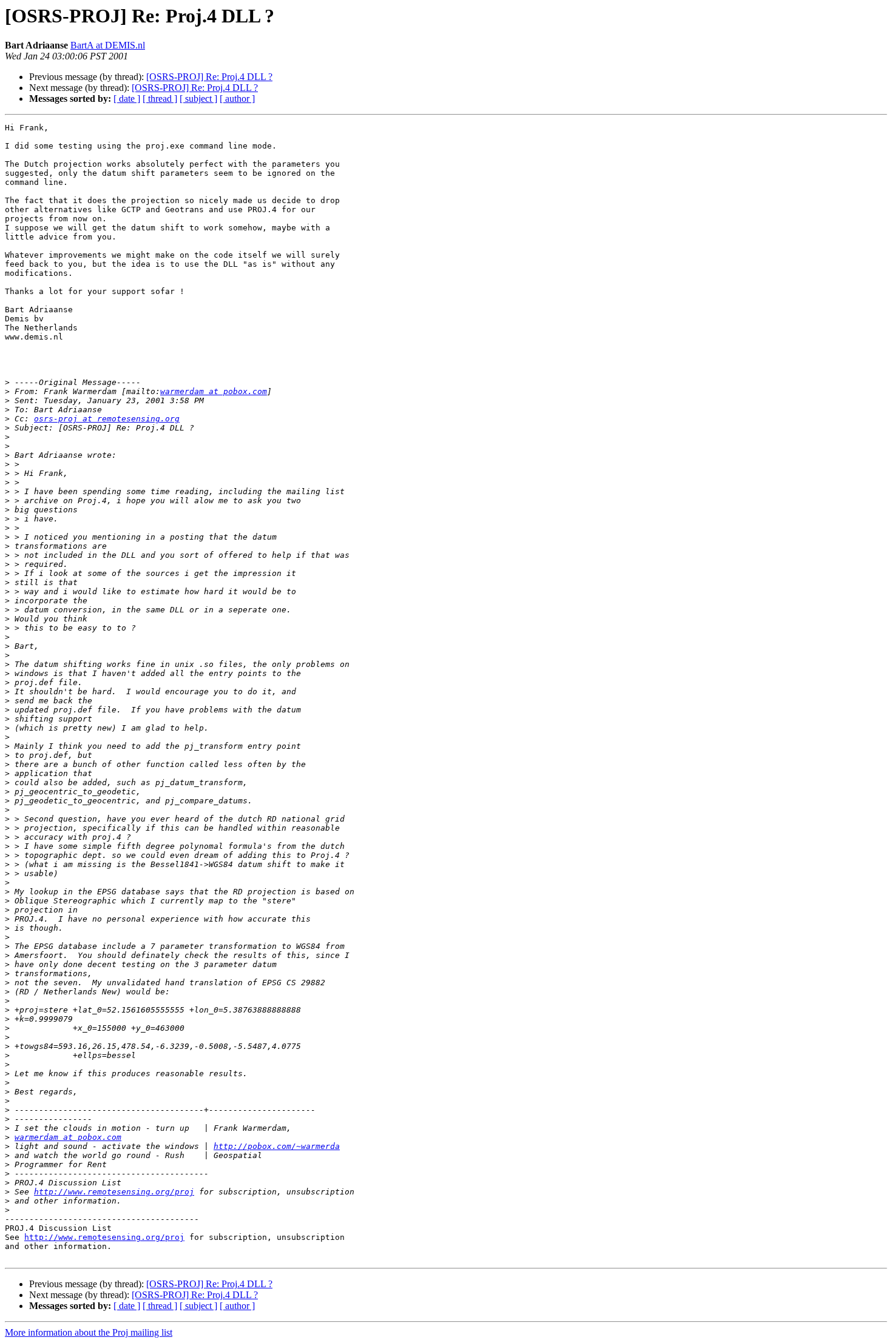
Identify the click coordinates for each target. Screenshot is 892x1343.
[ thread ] (160, 98)
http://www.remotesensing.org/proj (114, 1191)
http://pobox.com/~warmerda (277, 1146)
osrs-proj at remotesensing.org (107, 418)
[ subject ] (198, 98)
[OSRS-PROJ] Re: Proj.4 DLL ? (209, 77)
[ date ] (126, 98)
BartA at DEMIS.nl (107, 45)
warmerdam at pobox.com (213, 391)
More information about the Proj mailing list (88, 1332)
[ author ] (237, 98)
